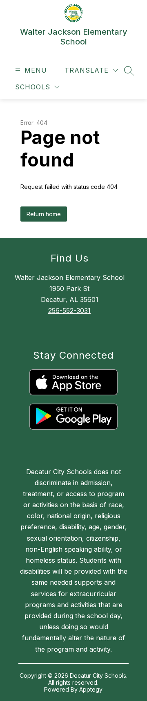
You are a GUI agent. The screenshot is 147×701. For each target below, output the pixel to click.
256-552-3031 (69, 310)
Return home (44, 214)
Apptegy (90, 689)
